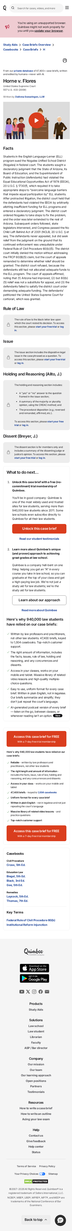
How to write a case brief (36, 1108)
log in (20, 362)
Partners (36, 1086)
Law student (36, 1031)
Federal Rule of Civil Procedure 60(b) (31, 920)
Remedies (12, 892)
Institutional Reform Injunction (27, 924)
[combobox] (36, 8)
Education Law (15, 872)
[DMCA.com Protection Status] (36, 1181)
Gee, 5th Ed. (15, 885)
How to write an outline (36, 1113)
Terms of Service (26, 1166)
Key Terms (15, 912)
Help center (36, 1146)
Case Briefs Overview (36, 44)
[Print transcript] (65, 60)
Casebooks (10, 49)
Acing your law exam (36, 1119)
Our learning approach (36, 1075)
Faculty (36, 1042)
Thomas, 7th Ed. (17, 900)
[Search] (13, 8)
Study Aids (10, 44)
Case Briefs (30, 49)
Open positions (36, 1080)
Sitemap (53, 1173)
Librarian (36, 1037)
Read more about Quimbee (39, 610)
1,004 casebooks (47, 792)
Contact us (36, 1135)
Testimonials (36, 1091)
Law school (36, 1025)
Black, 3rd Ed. (16, 880)
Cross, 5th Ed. (16, 865)
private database (23, 70)
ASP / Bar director (36, 1048)
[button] (36, 120)
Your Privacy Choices (26, 1173)
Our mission (36, 1064)
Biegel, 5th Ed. (16, 876)
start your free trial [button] (46, 326)
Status (36, 1152)
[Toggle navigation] (67, 7)
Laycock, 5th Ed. (18, 896)
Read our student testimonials (39, 538)
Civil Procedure (15, 860)
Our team (36, 1069)
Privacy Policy (47, 1166)
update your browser (48, 30)
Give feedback (35, 1141)
